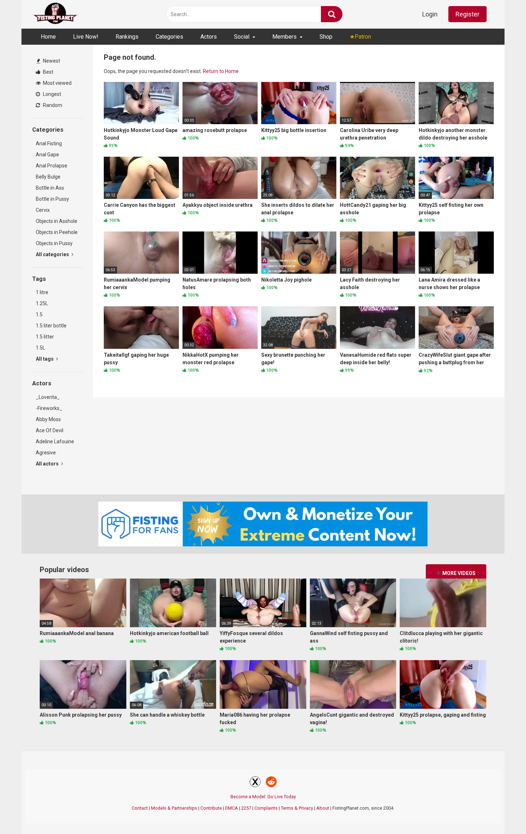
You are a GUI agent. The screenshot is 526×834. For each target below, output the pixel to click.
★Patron (360, 36)
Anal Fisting (49, 143)
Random (52, 105)
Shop (326, 36)
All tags (45, 359)
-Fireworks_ (49, 408)
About (322, 808)
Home (48, 36)
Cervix (43, 210)
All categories (53, 254)
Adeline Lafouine (55, 441)
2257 (246, 808)
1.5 (39, 314)
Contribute (211, 808)
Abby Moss (48, 419)
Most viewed (57, 83)
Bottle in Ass (50, 188)
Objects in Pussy (54, 243)
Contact (140, 808)
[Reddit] (271, 782)
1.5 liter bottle (51, 325)
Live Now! (85, 36)
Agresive (46, 452)
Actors (208, 36)
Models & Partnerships (174, 808)
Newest (51, 61)
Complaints (266, 808)
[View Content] (55, 14)
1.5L (40, 348)
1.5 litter (45, 337)
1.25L (42, 303)
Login (430, 14)
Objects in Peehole (57, 232)
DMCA (231, 808)
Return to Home (221, 71)
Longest (51, 94)
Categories (169, 36)
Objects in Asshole (56, 221)
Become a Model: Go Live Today (263, 796)
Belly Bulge (48, 177)
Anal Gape (47, 154)
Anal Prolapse (51, 166)
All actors (48, 464)
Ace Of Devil (49, 430)
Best (47, 72)
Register (467, 14)
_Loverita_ (48, 397)
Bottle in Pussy (52, 199)
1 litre (42, 292)
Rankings (127, 36)
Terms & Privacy (297, 808)
